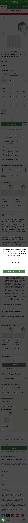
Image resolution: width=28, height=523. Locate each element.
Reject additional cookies (14, 267)
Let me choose (14, 262)
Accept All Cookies (14, 271)
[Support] (3, 520)
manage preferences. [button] (13, 253)
